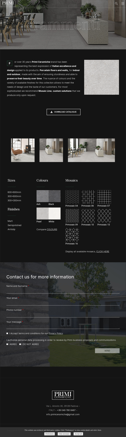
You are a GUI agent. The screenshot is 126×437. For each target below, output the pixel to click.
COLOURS (52, 229)
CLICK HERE (102, 251)
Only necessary (64, 434)
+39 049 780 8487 (66, 410)
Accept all (78, 434)
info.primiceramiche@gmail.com (63, 414)
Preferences (50, 434)
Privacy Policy (56, 333)
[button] (63, 112)
